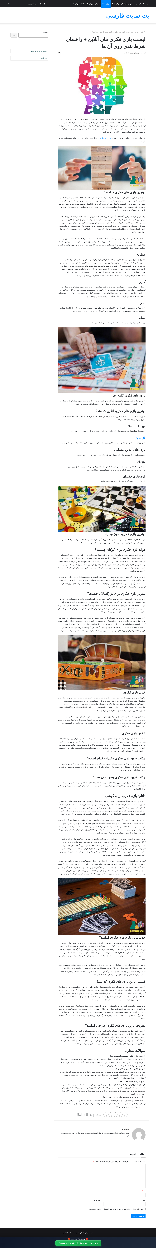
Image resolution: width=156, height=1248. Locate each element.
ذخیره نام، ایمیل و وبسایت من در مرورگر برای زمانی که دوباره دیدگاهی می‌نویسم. (116, 1209)
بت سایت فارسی (142, 4)
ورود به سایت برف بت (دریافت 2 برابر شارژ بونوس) (78, 1243)
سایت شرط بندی (104, 138)
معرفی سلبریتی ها (93, 4)
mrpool (126, 1129)
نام (144, 1191)
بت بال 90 (43, 58)
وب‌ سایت (96, 1200)
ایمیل (143, 1200)
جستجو (45, 32)
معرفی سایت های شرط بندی (123, 4)
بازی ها (106, 4)
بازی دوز (141, 437)
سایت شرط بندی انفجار (39, 51)
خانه (142, 32)
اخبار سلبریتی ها (78, 4)
